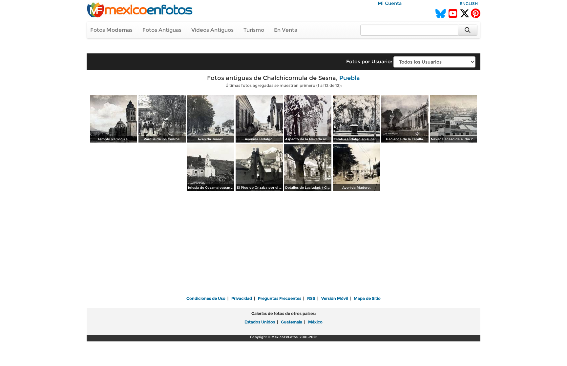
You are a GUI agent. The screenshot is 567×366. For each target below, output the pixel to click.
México (315, 321)
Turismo (253, 30)
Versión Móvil (334, 298)
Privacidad (241, 298)
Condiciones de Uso (205, 298)
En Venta (285, 30)
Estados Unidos (259, 321)
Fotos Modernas (111, 30)
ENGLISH (469, 3)
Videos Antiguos (212, 30)
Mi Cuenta (390, 3)
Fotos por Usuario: (369, 61)
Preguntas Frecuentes (279, 298)
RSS (311, 298)
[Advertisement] (283, 244)
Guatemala (291, 321)
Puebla (349, 78)
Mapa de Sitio (367, 298)
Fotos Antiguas (161, 30)
